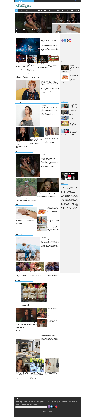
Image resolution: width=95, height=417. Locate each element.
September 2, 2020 (73, 110)
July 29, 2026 (44, 105)
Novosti (20, 10)
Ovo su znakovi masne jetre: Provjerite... (72, 32)
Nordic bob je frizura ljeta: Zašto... (71, 21)
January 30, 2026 (48, 271)
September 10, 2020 (74, 104)
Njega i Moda (47, 10)
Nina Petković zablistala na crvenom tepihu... (58, 32)
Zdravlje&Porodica (38, 10)
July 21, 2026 (40, 192)
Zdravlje (18, 204)
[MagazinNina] (16, 10)
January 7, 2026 (51, 61)
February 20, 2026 (33, 271)
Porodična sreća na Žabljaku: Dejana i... (58, 21)
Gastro (53, 10)
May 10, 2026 (18, 271)
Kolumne (26, 10)
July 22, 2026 (33, 137)
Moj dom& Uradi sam (71, 10)
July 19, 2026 (48, 135)
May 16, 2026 (29, 63)
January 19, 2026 (41, 63)
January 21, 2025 (44, 80)
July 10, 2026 (18, 62)
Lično (31, 10)
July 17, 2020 (73, 116)
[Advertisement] (25, 388)
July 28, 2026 (18, 141)
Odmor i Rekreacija (61, 10)
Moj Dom (18, 331)
